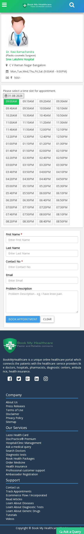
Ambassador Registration (22, 474)
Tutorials (11, 515)
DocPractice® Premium (21, 439)
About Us (12, 402)
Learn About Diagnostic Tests (25, 507)
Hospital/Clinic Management (23, 443)
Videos (10, 519)
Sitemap (11, 422)
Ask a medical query (18, 447)
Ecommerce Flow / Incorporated (26, 495)
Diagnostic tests (16, 454)
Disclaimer (12, 414)
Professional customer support (25, 470)
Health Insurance (16, 466)
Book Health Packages (20, 458)
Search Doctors (16, 451)
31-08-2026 (14, 96)
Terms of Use (14, 410)
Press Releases (15, 406)
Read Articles (14, 499)
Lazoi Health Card (17, 435)
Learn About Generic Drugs (23, 511)
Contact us (13, 487)
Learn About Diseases (20, 503)
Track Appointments (18, 491)
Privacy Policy (14, 418)
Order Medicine (15, 462)
